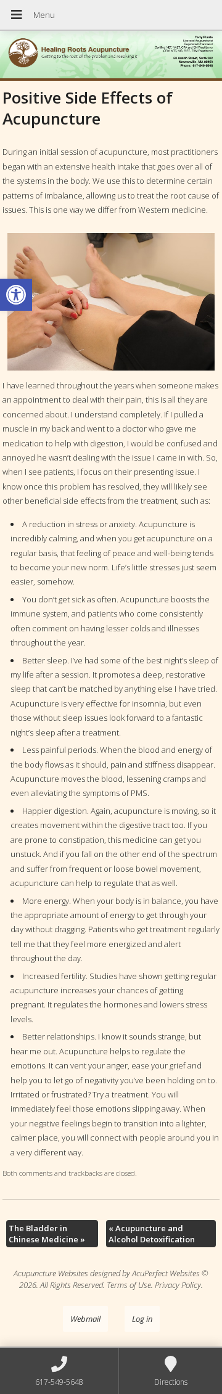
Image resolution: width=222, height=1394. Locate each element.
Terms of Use (129, 1284)
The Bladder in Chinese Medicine (47, 1234)
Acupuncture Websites (51, 1273)
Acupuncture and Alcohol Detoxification (152, 1234)
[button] (16, 295)
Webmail (85, 1318)
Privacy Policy (178, 1284)
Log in (142, 1318)
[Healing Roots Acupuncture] (111, 56)
